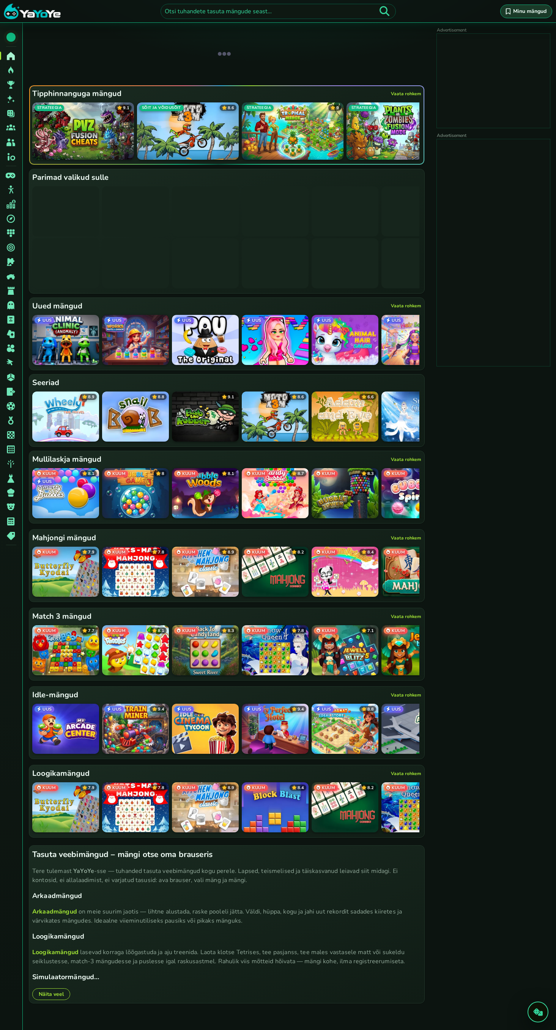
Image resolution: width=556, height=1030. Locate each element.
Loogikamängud (55, 952)
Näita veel (51, 994)
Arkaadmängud (54, 911)
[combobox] (278, 11)
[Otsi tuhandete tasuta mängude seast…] (384, 11)
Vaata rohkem (406, 94)
